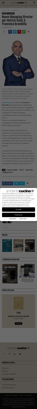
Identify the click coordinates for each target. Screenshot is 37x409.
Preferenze (18, 215)
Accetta (18, 209)
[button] (32, 191)
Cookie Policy (12, 218)
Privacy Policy (23, 218)
